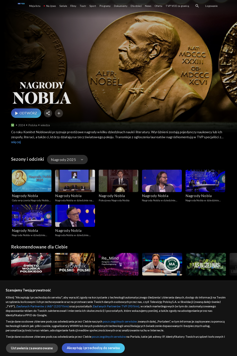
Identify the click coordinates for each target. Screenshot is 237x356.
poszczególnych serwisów (120, 321)
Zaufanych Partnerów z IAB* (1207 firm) (42, 306)
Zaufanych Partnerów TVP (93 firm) (116, 306)
